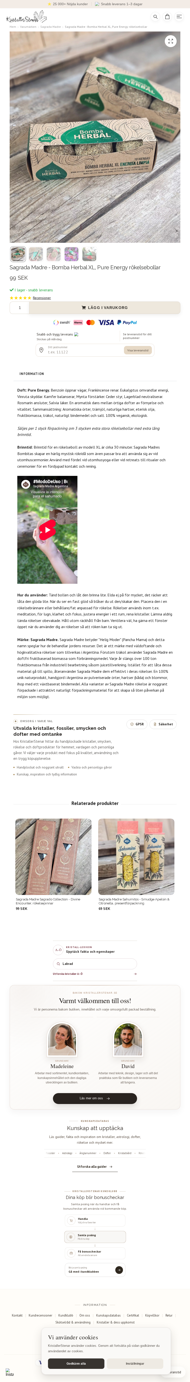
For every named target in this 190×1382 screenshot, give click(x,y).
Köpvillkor (152, 1315)
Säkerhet (166, 724)
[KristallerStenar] (74, 16)
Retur (169, 1315)
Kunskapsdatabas (108, 1315)
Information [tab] (32, 374)
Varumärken (28, 27)
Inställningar (135, 1363)
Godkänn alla (76, 1363)
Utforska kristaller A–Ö (68, 974)
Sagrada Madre (50, 27)
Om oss (84, 1315)
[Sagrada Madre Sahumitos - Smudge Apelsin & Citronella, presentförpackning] (53, 857)
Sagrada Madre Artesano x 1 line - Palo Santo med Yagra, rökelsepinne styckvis (136, 901)
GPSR (140, 724)
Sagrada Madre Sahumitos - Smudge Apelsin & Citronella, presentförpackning (51, 901)
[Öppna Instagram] (9, 1372)
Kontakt (17, 1315)
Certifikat (133, 1315)
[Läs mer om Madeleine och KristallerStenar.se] (62, 1039)
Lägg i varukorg (108, 308)
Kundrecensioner (40, 1315)
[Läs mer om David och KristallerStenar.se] (128, 1039)
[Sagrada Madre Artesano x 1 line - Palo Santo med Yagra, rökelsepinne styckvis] (136, 857)
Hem (13, 27)
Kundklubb (65, 1315)
